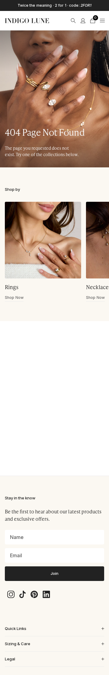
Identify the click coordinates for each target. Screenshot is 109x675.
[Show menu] (102, 21)
